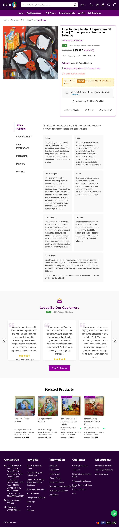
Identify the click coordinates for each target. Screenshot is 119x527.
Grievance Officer (57, 482)
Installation (54, 495)
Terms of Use (55, 474)
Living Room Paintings (36, 498)
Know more (75, 94)
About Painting (21, 127)
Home (20, 13)
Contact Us (54, 470)
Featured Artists (67, 13)
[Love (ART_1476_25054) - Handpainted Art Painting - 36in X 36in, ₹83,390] (48, 406)
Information (57, 459)
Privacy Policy (55, 478)
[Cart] (114, 4)
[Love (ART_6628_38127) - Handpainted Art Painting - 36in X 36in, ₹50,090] (25, 406)
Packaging (22, 156)
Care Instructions (22, 146)
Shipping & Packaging (81, 481)
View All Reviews (59, 368)
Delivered (66, 63)
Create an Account (80, 466)
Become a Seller (102, 474)
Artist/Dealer (103, 459)
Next (115, 340)
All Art (81, 13)
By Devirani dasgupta (45, 430)
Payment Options (79, 489)
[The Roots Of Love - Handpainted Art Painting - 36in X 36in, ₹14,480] (71, 406)
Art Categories (34, 13)
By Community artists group (68, 429)
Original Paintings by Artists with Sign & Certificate (35, 482)
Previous (4, 340)
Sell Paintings (94, 13)
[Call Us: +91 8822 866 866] (91, 4)
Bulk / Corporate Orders (82, 485)
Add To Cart (27, 444)
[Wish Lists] (108, 4)
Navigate (32, 459)
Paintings (31, 502)
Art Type (50, 13)
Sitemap (30, 510)
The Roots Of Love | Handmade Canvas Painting (69, 421)
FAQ (74, 493)
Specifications (24, 136)
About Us (53, 466)
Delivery (20, 163)
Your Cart (76, 470)
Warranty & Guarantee (59, 491)
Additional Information (36, 489)
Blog (29, 506)
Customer (78, 459)
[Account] (103, 4)
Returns (20, 171)
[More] (42, 13)
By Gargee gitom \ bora (23, 430)
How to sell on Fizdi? (103, 466)
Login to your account (104, 470)
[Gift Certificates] (97, 4)
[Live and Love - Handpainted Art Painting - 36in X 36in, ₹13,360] (94, 406)
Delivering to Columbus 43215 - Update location (82, 68)
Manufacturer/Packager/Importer (63, 486)
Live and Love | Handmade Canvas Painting (92, 421)
